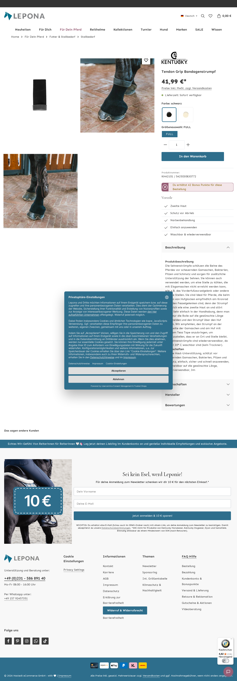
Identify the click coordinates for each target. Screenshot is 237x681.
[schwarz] (169, 114)
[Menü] (231, 640)
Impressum (110, 584)
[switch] (225, 661)
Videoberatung (191, 609)
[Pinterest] (17, 641)
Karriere (108, 572)
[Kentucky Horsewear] (175, 58)
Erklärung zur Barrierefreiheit (113, 600)
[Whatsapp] (35, 641)
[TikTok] (45, 641)
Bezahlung (188, 572)
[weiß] (185, 114)
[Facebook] (8, 641)
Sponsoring (149, 572)
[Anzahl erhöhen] (188, 144)
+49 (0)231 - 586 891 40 (24, 578)
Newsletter (149, 566)
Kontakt (108, 566)
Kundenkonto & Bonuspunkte (192, 581)
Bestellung (188, 566)
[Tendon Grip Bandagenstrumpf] (40, 95)
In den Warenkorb (192, 156)
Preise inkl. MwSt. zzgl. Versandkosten (187, 88)
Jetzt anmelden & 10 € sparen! (152, 515)
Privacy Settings (74, 569)
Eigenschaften (176, 384)
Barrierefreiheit (113, 618)
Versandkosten (151, 675)
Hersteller (172, 395)
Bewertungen (175, 405)
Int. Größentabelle (154, 578)
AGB (106, 578)
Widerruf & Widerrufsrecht (125, 610)
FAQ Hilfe (189, 556)
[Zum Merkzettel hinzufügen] (146, 60)
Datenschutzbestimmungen (115, 528)
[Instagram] (26, 641)
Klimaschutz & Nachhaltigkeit (152, 587)
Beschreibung (175, 247)
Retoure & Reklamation (197, 596)
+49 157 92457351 (16, 598)
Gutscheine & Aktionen (197, 603)
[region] (79, 143)
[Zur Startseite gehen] (24, 16)
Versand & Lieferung (195, 590)
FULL (169, 134)
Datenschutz (111, 591)
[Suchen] (202, 16)
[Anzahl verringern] (165, 144)
